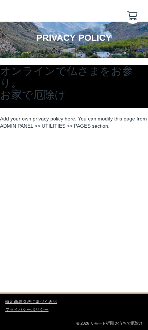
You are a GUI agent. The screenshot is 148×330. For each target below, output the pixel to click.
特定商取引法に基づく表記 (31, 301)
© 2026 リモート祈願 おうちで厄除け (110, 323)
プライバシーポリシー (26, 309)
